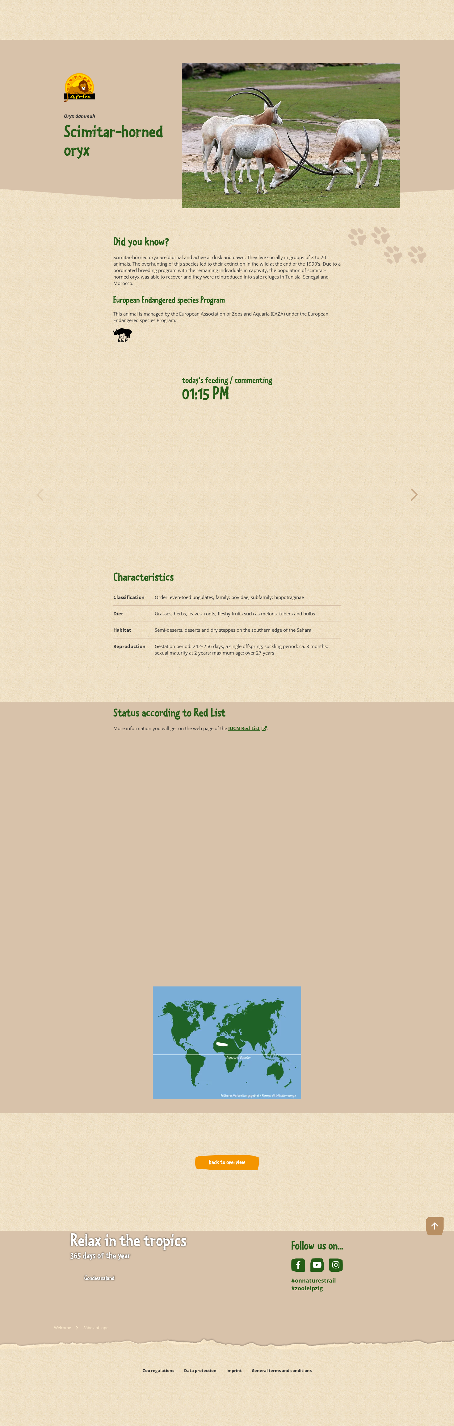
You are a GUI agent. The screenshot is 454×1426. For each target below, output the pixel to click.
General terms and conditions (282, 1370)
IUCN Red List (244, 728)
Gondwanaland (99, 1278)
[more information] (122, 337)
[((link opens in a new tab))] (143, 1390)
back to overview (227, 1162)
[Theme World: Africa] (79, 92)
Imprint (234, 1370)
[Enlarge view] (140, 494)
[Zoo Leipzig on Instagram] (336, 1265)
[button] (40, 495)
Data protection (200, 1370)
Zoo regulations (158, 1370)
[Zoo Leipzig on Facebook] (298, 1265)
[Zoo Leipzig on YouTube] (317, 1265)
